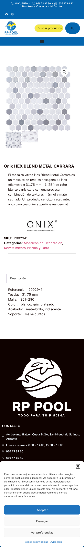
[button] (78, 466)
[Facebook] (6, 14)
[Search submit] (72, 28)
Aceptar (42, 510)
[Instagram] (12, 14)
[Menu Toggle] (42, 41)
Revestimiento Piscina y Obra (26, 248)
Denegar (42, 521)
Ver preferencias (42, 532)
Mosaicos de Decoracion (43, 243)
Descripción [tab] (18, 278)
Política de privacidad (36, 541)
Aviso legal (56, 541)
